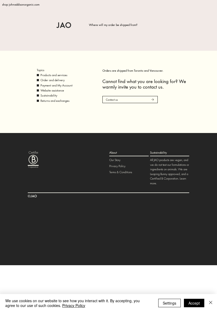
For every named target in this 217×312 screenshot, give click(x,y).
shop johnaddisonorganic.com (20, 4)
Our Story (114, 160)
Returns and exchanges (54, 101)
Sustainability (48, 95)
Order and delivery (52, 80)
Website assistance (52, 90)
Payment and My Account (56, 85)
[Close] (210, 303)
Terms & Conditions (120, 172)
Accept (194, 303)
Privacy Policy (117, 166)
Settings (169, 303)
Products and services (53, 75)
